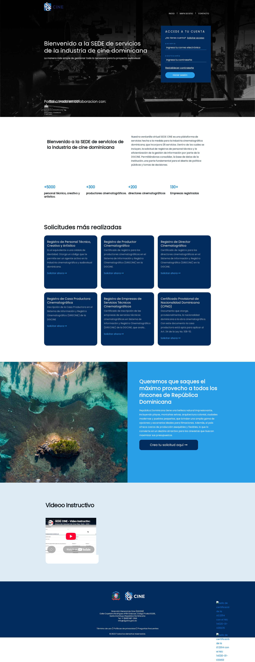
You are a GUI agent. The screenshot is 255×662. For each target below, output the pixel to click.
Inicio (172, 13)
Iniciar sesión (180, 75)
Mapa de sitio (186, 13)
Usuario (170, 44)
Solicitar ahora (55, 273)
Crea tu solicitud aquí (167, 445)
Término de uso (104, 628)
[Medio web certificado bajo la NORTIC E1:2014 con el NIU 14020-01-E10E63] (223, 647)
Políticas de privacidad (125, 628)
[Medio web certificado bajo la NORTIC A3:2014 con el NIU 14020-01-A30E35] (223, 615)
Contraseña (172, 56)
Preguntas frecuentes (148, 628)
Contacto (203, 13)
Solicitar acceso (195, 37)
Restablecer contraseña (179, 67)
